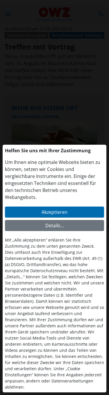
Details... (54, 225)
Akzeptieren (54, 212)
